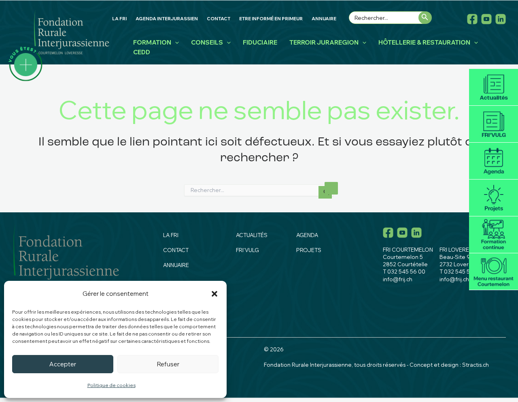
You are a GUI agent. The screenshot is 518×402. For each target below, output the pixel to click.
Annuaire (176, 265)
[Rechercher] (425, 17)
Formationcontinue (493, 234)
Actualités (493, 87)
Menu (493, 271)
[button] (214, 294)
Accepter (62, 364)
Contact (176, 250)
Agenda (493, 161)
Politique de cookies (111, 385)
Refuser (168, 364)
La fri (170, 235)
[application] (175, 42)
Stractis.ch (475, 364)
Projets (493, 198)
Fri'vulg (493, 124)
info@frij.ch (397, 279)
